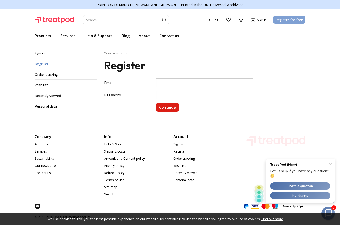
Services (41, 151)
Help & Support (115, 144)
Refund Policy (114, 173)
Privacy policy (114, 165)
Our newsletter (46, 165)
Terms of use (114, 180)
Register (42, 63)
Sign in (40, 53)
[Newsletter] (37, 206)
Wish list (41, 85)
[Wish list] (228, 20)
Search (109, 194)
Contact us (43, 173)
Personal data (46, 106)
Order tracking (46, 74)
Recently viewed (48, 95)
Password (112, 95)
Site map (110, 187)
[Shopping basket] (241, 20)
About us (41, 144)
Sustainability (44, 158)
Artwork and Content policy (124, 158)
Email (108, 82)
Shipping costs (115, 151)
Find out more (272, 219)
